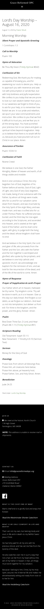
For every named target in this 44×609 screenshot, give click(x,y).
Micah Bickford (26, 605)
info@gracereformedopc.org (22, 471)
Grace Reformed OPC (22, 2)
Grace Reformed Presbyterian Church (24, 603)
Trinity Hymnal (26, 67)
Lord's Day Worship (18, 393)
